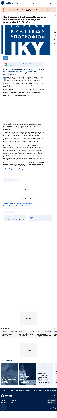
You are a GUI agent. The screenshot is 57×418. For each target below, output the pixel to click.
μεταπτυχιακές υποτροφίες (9, 211)
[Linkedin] (55, 32)
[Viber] (55, 36)
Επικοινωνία (3, 402)
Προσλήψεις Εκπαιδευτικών (50, 390)
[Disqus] (28, 239)
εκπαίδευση (7, 360)
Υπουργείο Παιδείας (40, 3)
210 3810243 (50, 402)
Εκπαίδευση (31, 3)
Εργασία (35, 390)
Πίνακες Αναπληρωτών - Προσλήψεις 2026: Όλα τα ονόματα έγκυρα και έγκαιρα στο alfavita (22, 205)
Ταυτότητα (13, 402)
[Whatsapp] (55, 39)
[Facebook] (55, 24)
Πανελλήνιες (49, 3)
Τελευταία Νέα (23, 3)
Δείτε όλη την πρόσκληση (14, 169)
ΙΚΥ (27, 77)
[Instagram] (50, 395)
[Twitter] (55, 28)
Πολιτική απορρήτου (15, 400)
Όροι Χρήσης (4, 400)
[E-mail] (55, 43)
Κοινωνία (40, 390)
